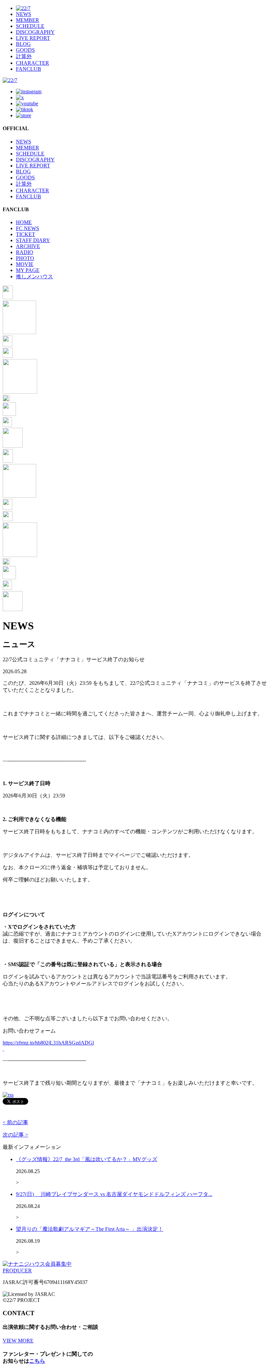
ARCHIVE (28, 246)
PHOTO (25, 258)
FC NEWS (27, 228)
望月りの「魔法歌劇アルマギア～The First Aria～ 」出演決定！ (89, 1229)
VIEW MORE (18, 1340)
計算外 (24, 56)
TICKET (25, 234)
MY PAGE (27, 270)
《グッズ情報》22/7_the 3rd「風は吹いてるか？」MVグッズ (86, 1159)
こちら (37, 1361)
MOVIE (25, 264)
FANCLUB (28, 69)
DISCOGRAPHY (35, 32)
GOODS (25, 50)
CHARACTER (32, 63)
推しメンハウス (34, 276)
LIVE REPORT (33, 38)
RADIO (24, 252)
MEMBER (27, 20)
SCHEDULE (30, 26)
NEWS (23, 14)
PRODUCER (17, 1270)
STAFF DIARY (33, 240)
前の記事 (15, 1122)
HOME (24, 222)
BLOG (23, 44)
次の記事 (15, 1135)
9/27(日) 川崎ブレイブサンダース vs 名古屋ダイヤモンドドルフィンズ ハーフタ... (114, 1194)
